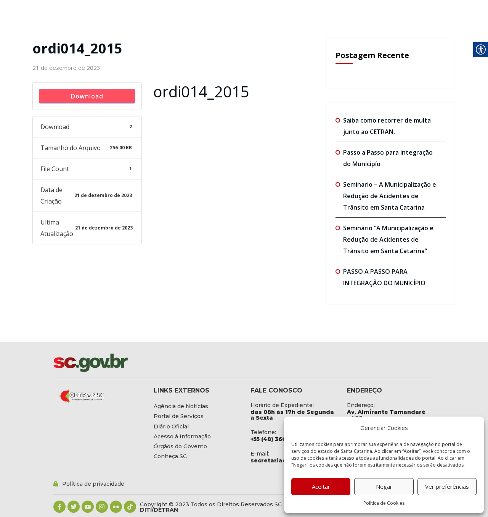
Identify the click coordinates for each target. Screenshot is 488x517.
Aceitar (321, 486)
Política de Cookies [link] (384, 503)
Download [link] (87, 96)
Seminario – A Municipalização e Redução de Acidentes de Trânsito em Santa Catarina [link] (389, 196)
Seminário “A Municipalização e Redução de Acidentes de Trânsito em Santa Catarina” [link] (388, 239)
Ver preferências (447, 486)
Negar (384, 486)
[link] (66, 67)
